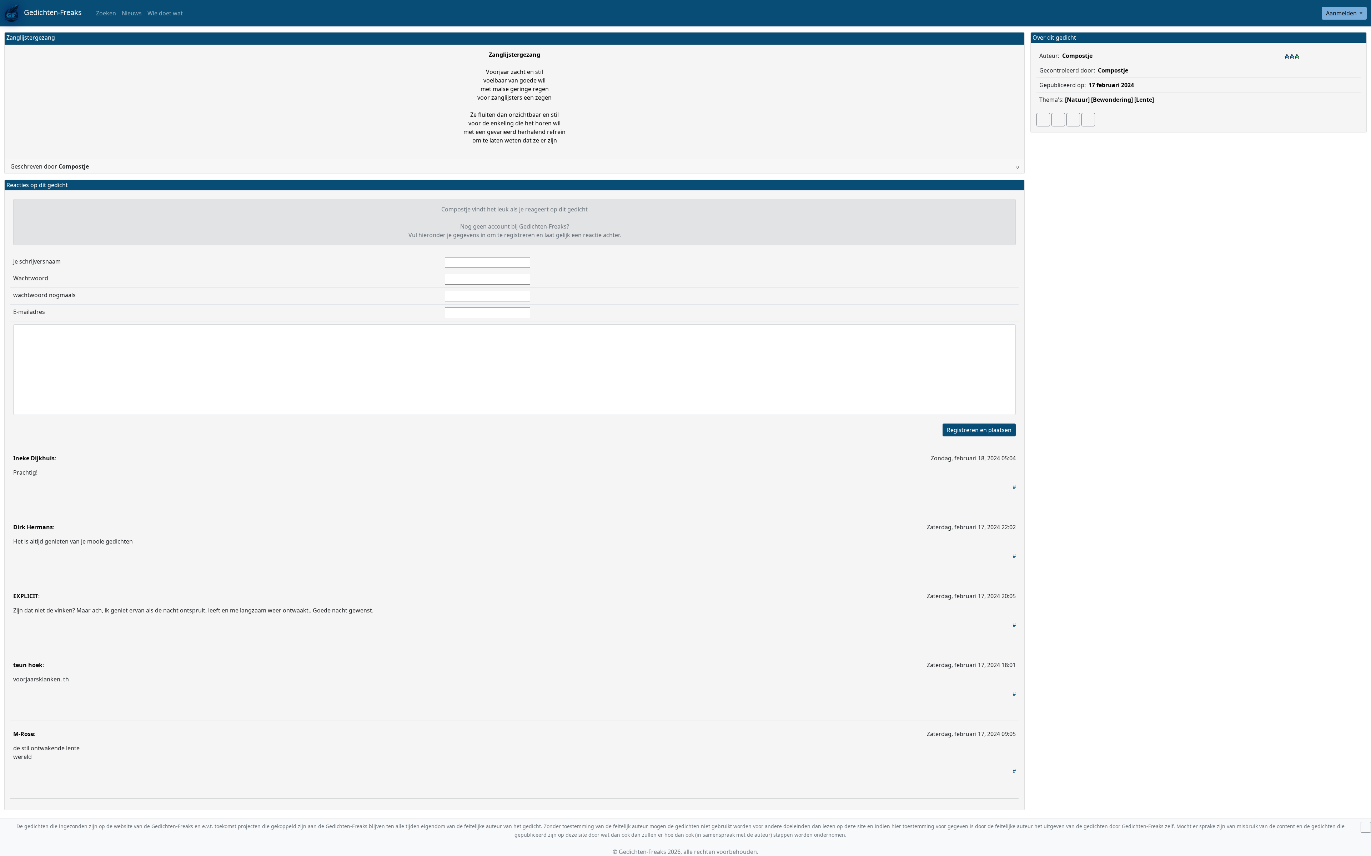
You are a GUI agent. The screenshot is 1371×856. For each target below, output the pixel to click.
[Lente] (1144, 100)
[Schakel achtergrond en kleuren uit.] (1016, 38)
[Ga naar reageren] (1058, 119)
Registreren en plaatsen (979, 430)
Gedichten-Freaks (50, 12)
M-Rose (23, 734)
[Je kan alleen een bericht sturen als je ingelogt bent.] (1088, 120)
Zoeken (105, 13)
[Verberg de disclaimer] (1366, 827)
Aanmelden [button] (1342, 13)
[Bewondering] (1112, 100)
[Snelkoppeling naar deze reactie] (1014, 486)
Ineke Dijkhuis (34, 458)
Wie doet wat (165, 13)
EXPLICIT (25, 596)
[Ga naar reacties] (1043, 119)
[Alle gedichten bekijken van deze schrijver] (1073, 119)
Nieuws (132, 13)
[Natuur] (1077, 100)
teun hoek (27, 665)
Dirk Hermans (33, 527)
